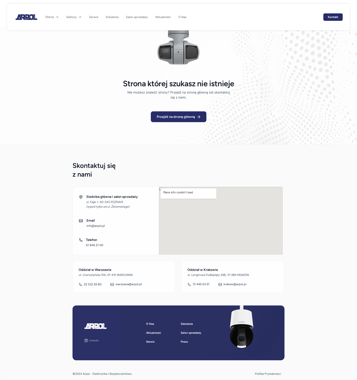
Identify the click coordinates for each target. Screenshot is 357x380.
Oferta (49, 17)
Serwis (93, 17)
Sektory (71, 17)
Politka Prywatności (268, 374)
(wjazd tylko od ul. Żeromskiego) (108, 206)
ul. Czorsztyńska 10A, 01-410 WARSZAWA (106, 275)
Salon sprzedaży (137, 17)
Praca (184, 341)
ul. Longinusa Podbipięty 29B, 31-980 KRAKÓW (218, 275)
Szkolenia (112, 17)
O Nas (182, 17)
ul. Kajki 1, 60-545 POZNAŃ (104, 202)
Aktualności (163, 17)
